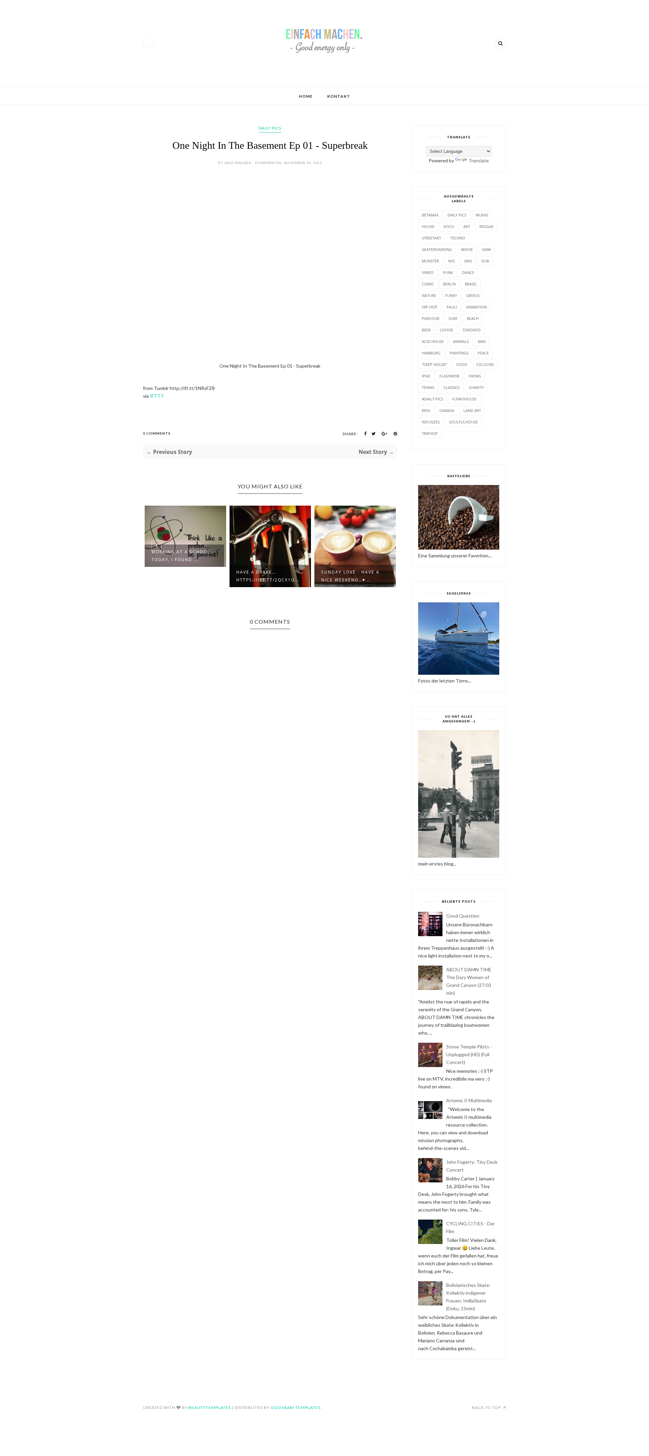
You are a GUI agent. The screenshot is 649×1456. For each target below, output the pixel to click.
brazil (471, 283)
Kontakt (338, 96)
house (428, 226)
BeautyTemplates (209, 1407)
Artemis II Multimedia (469, 1100)
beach (473, 318)
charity (476, 387)
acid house (433, 341)
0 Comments (157, 433)
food (461, 364)
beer (426, 329)
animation (476, 306)
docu (448, 226)
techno (457, 237)
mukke (482, 214)
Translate (478, 160)
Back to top (487, 1407)
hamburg (431, 352)
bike (468, 260)
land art (472, 410)
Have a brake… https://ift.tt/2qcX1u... (197, 576)
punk (448, 272)
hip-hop (429, 306)
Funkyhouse (464, 398)
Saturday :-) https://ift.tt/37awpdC (366, 576)
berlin (449, 283)
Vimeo (428, 272)
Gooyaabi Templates (295, 1407)
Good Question (462, 916)
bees (426, 410)
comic (428, 283)
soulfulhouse (463, 421)
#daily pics (432, 398)
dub (485, 260)
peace (483, 352)
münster (430, 260)
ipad (426, 375)
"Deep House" (434, 364)
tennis (428, 387)
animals (461, 341)
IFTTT (157, 396)
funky (451, 295)
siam (486, 249)
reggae (486, 226)
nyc (451, 260)
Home (306, 96)
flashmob (449, 375)
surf (453, 318)
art (466, 226)
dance (468, 272)
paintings (459, 352)
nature (429, 295)
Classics (451, 387)
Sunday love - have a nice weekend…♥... (279, 576)
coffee (446, 329)
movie (467, 249)
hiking (474, 375)
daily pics (270, 128)
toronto (471, 329)
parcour (430, 318)
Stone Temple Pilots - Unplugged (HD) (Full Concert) (469, 1054)
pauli (452, 306)
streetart (431, 237)
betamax (430, 214)
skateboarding (437, 249)
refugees (431, 421)
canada (446, 410)
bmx (482, 341)
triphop (430, 433)
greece (473, 295)
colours (485, 364)
